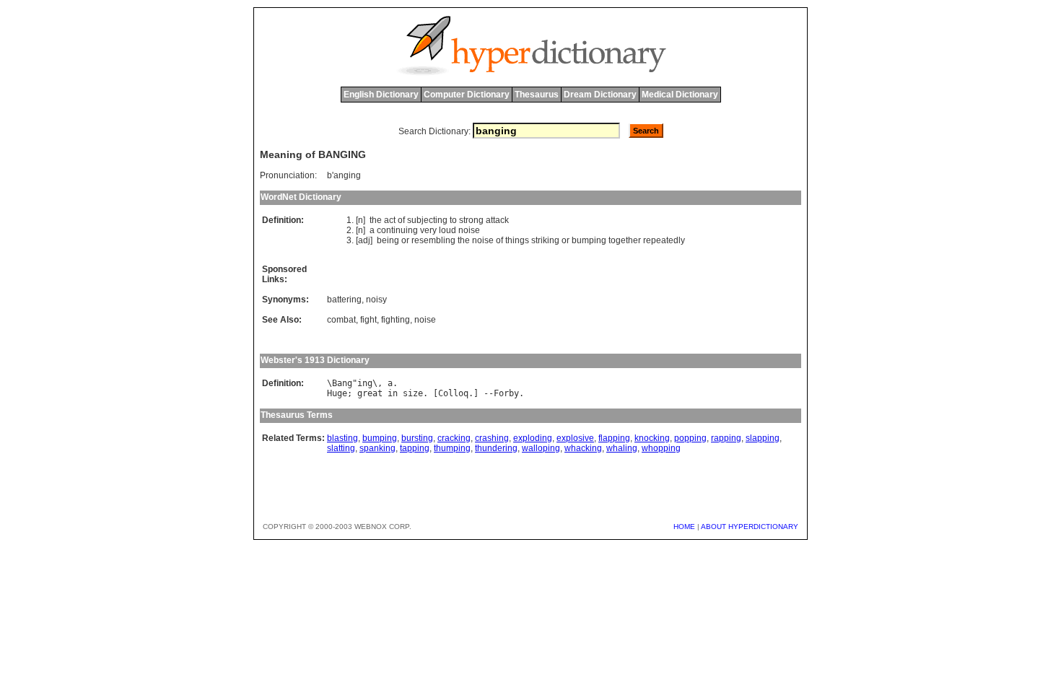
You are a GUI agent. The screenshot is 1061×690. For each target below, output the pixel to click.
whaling (621, 448)
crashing (492, 438)
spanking (377, 448)
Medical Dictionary (680, 94)
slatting (341, 448)
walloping (541, 448)
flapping (614, 438)
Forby (506, 393)
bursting (417, 438)
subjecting (427, 220)
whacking (583, 448)
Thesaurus (537, 94)
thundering (496, 448)
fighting (395, 320)
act (390, 220)
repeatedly (664, 240)
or (405, 240)
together (624, 240)
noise (469, 230)
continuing (397, 230)
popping (690, 438)
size (413, 393)
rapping (726, 438)
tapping (414, 448)
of (401, 220)
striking (545, 240)
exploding (532, 438)
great (370, 393)
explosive (575, 438)
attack (497, 220)
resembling (433, 240)
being (388, 240)
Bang (342, 383)
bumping (589, 240)
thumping (452, 448)
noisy (376, 299)
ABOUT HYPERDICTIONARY (749, 526)
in (393, 393)
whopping (661, 448)
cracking (454, 438)
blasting (342, 438)
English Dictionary (381, 94)
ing (364, 383)
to (453, 220)
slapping (763, 438)
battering (344, 299)
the (376, 220)
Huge (337, 393)
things (517, 240)
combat (341, 320)
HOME (684, 526)
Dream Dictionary (600, 94)
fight (368, 320)
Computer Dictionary (467, 94)
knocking (652, 438)
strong (471, 220)
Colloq (453, 393)
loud (447, 230)
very (428, 230)
